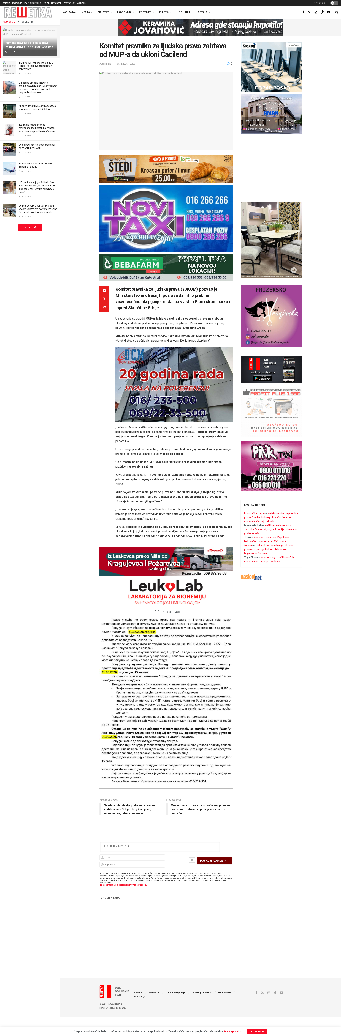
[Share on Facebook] (104, 290)
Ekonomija (124, 12)
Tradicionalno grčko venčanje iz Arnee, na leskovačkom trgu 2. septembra (36, 65)
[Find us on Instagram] (316, 12)
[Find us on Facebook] (303, 12)
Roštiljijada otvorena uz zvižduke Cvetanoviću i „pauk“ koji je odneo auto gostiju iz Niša (270, 529)
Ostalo (203, 12)
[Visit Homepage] (28, 12)
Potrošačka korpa (254, 513)
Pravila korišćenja (32, 3)
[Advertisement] (200, 946)
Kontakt (6, 3)
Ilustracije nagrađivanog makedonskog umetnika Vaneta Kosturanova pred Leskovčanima (37, 128)
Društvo (103, 12)
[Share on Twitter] (104, 299)
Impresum (17, 3)
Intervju (165, 12)
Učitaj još (30, 227)
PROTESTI (145, 12)
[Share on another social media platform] (104, 307)
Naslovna (69, 12)
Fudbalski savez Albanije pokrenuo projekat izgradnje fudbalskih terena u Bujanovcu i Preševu (269, 549)
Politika (184, 12)
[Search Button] (336, 12)
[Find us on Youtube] (328, 12)
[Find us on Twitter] (309, 12)
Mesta (85, 12)
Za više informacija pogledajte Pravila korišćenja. (123, 885)
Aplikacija (82, 3)
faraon (248, 545)
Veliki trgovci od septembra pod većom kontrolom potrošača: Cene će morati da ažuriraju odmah (38, 208)
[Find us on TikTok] (322, 12)
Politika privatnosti (52, 3)
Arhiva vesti (69, 3)
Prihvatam (257, 1031)
